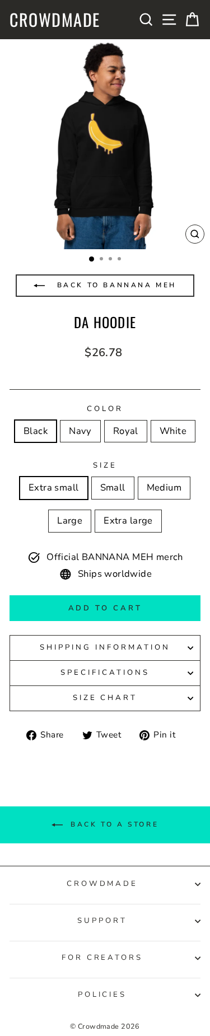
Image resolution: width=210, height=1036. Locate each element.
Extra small (54, 487)
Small (112, 487)
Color (105, 409)
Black (36, 430)
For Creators (102, 958)
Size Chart (105, 698)
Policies (102, 995)
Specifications (105, 673)
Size (105, 465)
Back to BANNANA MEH (114, 285)
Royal (125, 430)
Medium (164, 487)
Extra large (128, 520)
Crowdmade (55, 20)
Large (69, 520)
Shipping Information (105, 647)
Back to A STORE (113, 823)
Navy (80, 430)
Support (102, 921)
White (173, 430)
